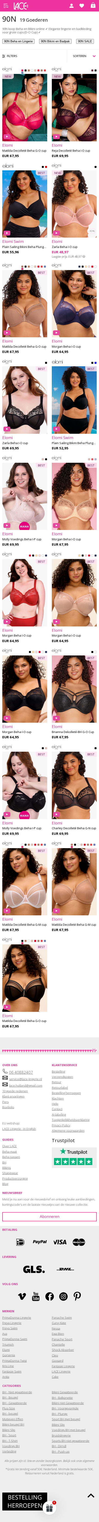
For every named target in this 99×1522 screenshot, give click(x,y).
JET (95, 749)
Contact (57, 1109)
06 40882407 (21, 1072)
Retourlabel (60, 1087)
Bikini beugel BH (13, 1424)
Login (71, 5)
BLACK (25, 71)
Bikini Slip (8, 1430)
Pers (5, 1102)
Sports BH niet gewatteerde (70, 1441)
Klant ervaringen (13, 1096)
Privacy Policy (61, 1125)
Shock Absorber (63, 1350)
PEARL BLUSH (35, 71)
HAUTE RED (38, 71)
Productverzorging (15, 1178)
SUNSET (45, 71)
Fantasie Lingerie (63, 1366)
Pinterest (77, 1296)
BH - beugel (10, 1413)
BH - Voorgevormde (65, 1408)
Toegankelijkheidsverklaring (70, 1120)
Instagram (63, 1296)
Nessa (56, 1328)
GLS (34, 1269)
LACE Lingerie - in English (19, 1129)
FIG (92, 71)
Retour (56, 1082)
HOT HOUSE (92, 460)
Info (83, 256)
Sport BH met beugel (66, 1419)
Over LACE (9, 1146)
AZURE (95, 364)
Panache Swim (62, 1317)
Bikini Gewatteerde (65, 1392)
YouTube (36, 1296)
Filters (12, 56)
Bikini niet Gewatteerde (68, 1403)
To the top (90, 1495)
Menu (5, 5)
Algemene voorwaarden (68, 1131)
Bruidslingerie (61, 1435)
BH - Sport (9, 1435)
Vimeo (22, 1296)
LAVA (46, 168)
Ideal (20, 1242)
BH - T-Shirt (9, 1441)
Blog (5, 1184)
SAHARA (86, 267)
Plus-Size (8, 1408)
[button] (49, 1507)
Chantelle (58, 1344)
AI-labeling (59, 1114)
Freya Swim (9, 1328)
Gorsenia (8, 1355)
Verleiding (9, 1451)
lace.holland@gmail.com (25, 1085)
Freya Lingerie (11, 1323)
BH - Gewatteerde (14, 1403)
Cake (55, 1377)
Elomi (6, 1350)
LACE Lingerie (61, 1371)
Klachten (58, 1098)
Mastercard (79, 1242)
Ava (4, 1334)
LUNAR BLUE (22, 74)
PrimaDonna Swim (14, 1339)
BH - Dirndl (59, 1446)
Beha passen (11, 1157)
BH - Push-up (61, 1451)
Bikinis (6, 1168)
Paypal (40, 1242)
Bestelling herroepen (66, 1093)
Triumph (8, 1344)
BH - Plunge (59, 1414)
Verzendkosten (62, 1077)
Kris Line (8, 1366)
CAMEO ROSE (43, 460)
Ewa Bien (58, 1334)
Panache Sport (62, 1339)
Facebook (49, 1296)
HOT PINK (22, 71)
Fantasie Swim (11, 1371)
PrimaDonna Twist (14, 1361)
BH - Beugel (10, 1397)
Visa (59, 1242)
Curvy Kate (59, 1323)
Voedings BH (11, 1446)
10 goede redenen (15, 1091)
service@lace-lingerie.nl (25, 1079)
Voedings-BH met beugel (68, 1430)
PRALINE (42, 71)
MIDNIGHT (79, 267)
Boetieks (8, 1107)
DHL (65, 1269)
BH (4, 1162)
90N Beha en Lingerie (18, 41)
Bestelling (58, 1071)
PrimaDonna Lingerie (16, 1317)
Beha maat (9, 1152)
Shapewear (10, 1173)
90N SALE (85, 41)
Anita (5, 1377)
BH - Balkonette (62, 1398)
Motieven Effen (12, 1419)
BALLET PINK (89, 267)
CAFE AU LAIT (29, 71)
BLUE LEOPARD (95, 460)
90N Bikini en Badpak (55, 41)
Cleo (55, 1355)
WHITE (32, 71)
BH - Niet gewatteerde (17, 1392)
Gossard (57, 1361)
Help (55, 1104)
